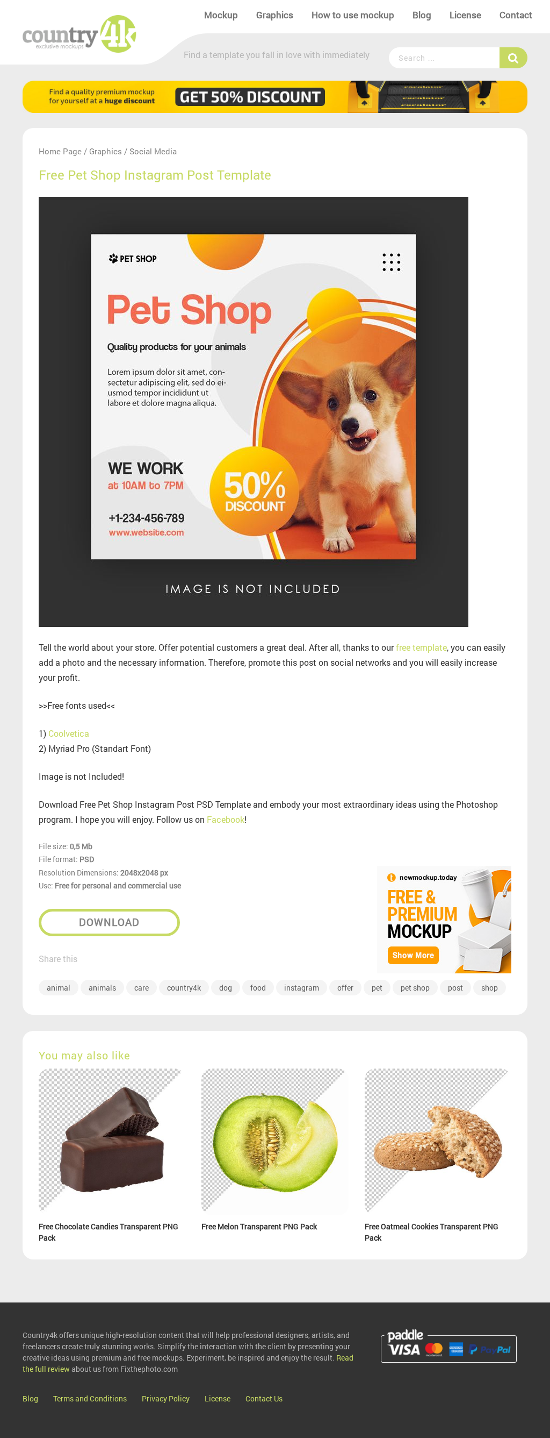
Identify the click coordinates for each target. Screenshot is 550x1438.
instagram (301, 988)
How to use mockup (353, 15)
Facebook (225, 819)
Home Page (60, 151)
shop (489, 988)
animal (58, 988)
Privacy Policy (166, 1398)
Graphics (274, 15)
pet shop (415, 988)
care (141, 988)
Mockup (221, 15)
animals (102, 988)
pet (377, 988)
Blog (421, 15)
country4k (184, 988)
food (258, 988)
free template (421, 647)
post (455, 988)
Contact (516, 15)
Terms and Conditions (90, 1398)
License (465, 15)
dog (225, 988)
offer (345, 988)
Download (109, 922)
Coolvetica (68, 733)
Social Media (153, 151)
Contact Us (264, 1398)
